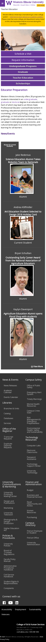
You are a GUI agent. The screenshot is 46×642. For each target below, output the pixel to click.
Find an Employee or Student (34, 532)
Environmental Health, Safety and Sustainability (35, 430)
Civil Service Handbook (9, 575)
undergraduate (30, 99)
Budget (30, 490)
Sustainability (35, 609)
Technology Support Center (34, 465)
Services (7, 423)
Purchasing (32, 517)
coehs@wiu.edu (22, 632)
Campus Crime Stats (33, 411)
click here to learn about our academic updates (26, 17)
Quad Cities (25, 5)
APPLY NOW (40, 5)
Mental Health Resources (33, 405)
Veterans (6, 614)
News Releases (10, 385)
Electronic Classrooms (32, 451)
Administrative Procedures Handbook (10, 568)
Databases (8, 418)
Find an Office (33, 537)
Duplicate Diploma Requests (8, 445)
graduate (5, 102)
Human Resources (31, 511)
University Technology (32, 471)
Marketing (8, 508)
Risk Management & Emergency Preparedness (34, 420)
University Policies (8, 544)
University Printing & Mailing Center (10, 494)
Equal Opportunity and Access (34, 504)
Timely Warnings (34, 399)
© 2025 (2, 637)
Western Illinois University (28, 2)
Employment (20, 609)
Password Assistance (31, 458)
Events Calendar (11, 397)
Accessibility (7, 609)
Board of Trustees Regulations (9, 552)
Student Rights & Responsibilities (11, 582)
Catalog (7, 413)
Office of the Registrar (9, 430)
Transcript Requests (8, 438)
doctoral (15, 102)
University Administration (33, 543)
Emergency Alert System (34, 393)
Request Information (23, 60)
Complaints (9, 588)
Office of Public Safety (33, 386)
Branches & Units (11, 408)
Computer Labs (34, 445)
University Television (8, 513)
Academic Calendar (8, 391)
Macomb (16, 5)
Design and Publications (9, 502)
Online (33, 5)
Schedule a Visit (23, 53)
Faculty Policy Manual (9, 560)
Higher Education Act (11, 529)
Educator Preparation (14, 90)
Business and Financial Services (34, 496)
